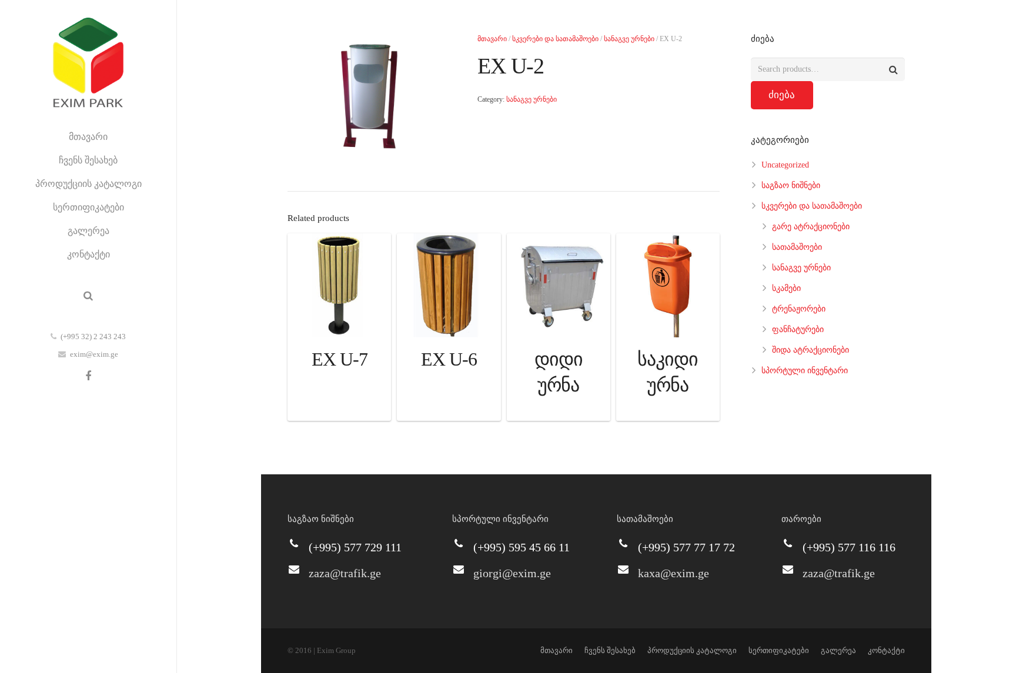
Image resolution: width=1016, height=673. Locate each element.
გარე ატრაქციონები (811, 226)
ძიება (781, 95)
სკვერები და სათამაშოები (555, 39)
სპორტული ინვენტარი (804, 370)
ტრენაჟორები (798, 308)
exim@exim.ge (94, 354)
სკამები (786, 288)
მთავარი (492, 39)
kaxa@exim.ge (673, 573)
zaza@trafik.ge (345, 573)
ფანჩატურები (798, 329)
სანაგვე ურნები (629, 39)
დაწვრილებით (339, 408)
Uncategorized (785, 164)
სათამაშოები (797, 247)
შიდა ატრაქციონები (810, 350)
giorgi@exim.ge (512, 573)
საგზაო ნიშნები (790, 185)
